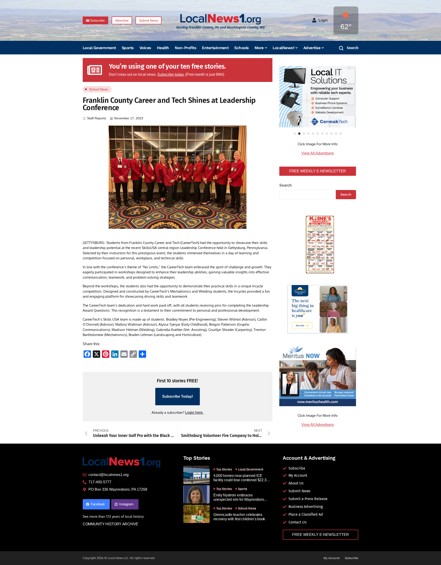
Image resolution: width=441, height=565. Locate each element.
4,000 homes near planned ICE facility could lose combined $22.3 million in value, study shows (239, 478)
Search (285, 185)
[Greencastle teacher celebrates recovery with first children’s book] (196, 514)
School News (98, 89)
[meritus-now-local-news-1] (317, 375)
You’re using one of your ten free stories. (167, 66)
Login (323, 20)
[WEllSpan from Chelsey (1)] (317, 309)
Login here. (194, 412)
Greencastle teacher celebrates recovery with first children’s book (239, 517)
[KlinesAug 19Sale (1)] (317, 243)
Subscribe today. (170, 74)
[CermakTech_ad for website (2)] (317, 96)
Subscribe (352, 558)
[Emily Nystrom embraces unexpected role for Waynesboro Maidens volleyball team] (196, 494)
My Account (331, 558)
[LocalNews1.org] (220, 19)
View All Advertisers (317, 153)
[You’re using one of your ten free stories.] (94, 70)
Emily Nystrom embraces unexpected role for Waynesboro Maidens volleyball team (238, 497)
